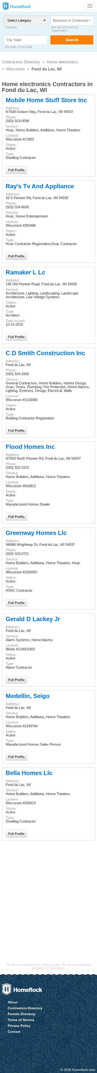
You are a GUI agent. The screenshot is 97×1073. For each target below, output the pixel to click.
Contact (14, 1031)
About (13, 1002)
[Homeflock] (22, 989)
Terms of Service (21, 1020)
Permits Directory (21, 1014)
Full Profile (16, 170)
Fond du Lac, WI (47, 69)
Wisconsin (15, 69)
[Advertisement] (48, 893)
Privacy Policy (19, 1026)
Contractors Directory (21, 62)
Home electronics (62, 62)
